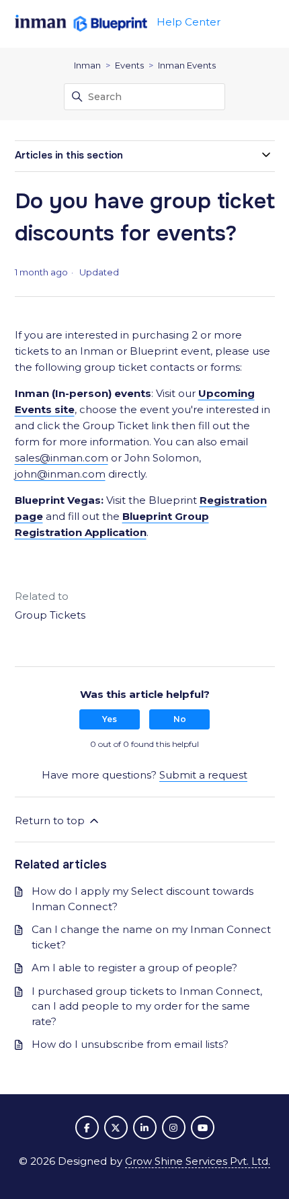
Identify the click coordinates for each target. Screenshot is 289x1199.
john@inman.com (60, 474)
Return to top (51, 820)
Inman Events (187, 65)
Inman (87, 65)
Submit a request (203, 774)
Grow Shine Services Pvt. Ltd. (197, 1161)
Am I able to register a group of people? (134, 967)
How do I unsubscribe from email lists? (130, 1044)
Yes (109, 719)
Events (129, 65)
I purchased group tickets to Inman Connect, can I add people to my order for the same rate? (147, 1006)
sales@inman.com (61, 457)
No (179, 719)
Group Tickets (50, 615)
